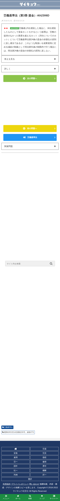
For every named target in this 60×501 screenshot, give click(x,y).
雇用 (16, 457)
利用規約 (7, 484)
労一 (16, 462)
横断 (44, 470)
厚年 (44, 466)
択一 (44, 475)
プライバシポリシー (20, 484)
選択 (30, 479)
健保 (44, 462)
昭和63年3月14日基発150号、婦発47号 (19, 432)
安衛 (16, 453)
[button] (52, 263)
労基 (44, 449)
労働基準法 (31, 137)
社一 (16, 470)
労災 (44, 453)
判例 (16, 475)
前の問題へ (31, 128)
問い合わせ (34, 484)
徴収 (44, 457)
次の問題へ (31, 78)
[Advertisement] (30, 103)
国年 (16, 466)
